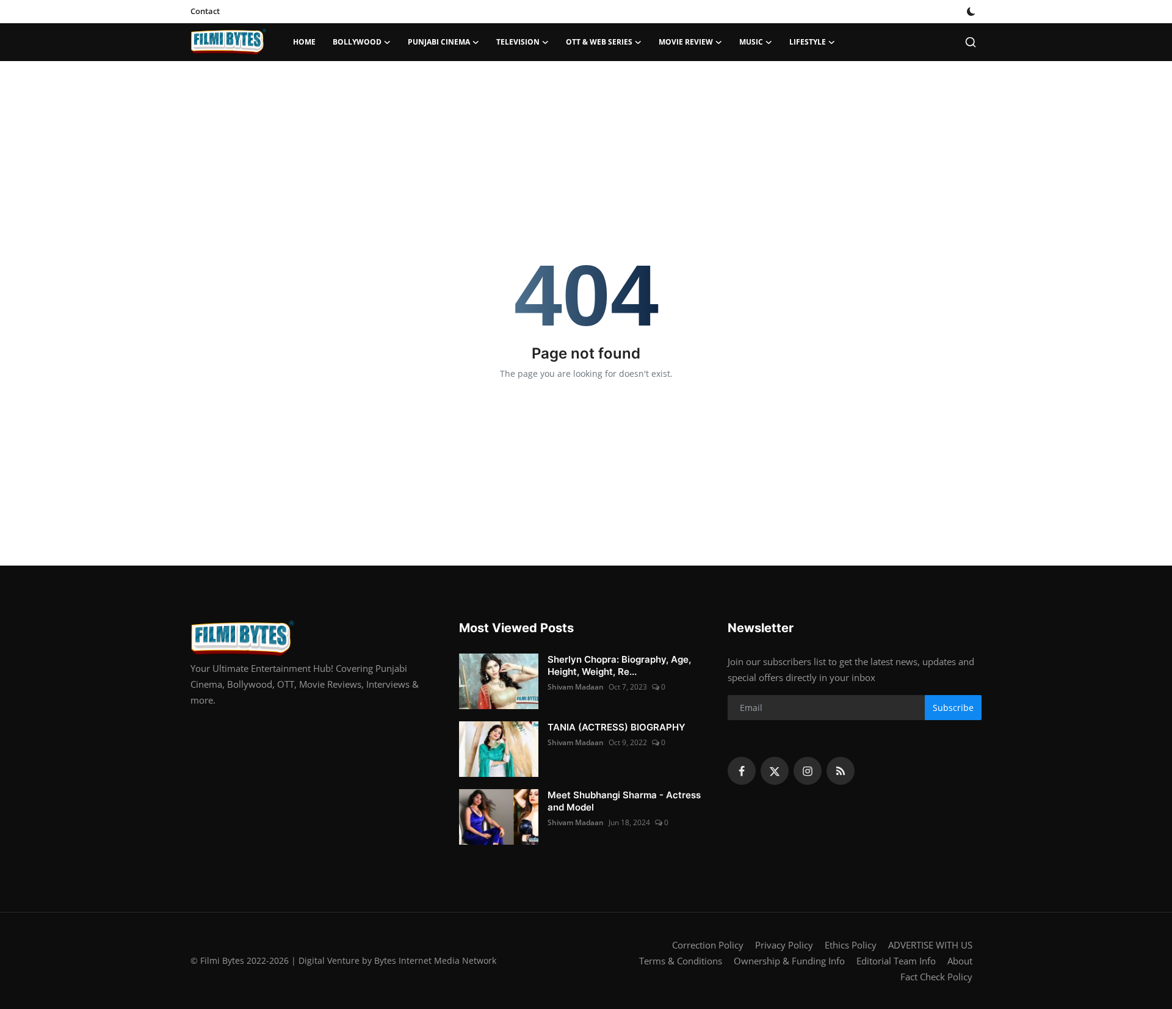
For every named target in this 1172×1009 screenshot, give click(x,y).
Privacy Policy (784, 945)
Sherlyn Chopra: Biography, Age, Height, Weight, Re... (619, 665)
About (959, 961)
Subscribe (953, 707)
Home (304, 42)
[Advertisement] (586, 100)
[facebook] (742, 771)
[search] (971, 42)
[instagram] (808, 771)
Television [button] (518, 42)
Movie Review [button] (686, 42)
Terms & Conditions (680, 961)
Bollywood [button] (357, 42)
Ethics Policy (851, 945)
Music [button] (751, 42)
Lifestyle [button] (807, 42)
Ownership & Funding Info (789, 961)
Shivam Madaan (576, 687)
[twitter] (775, 771)
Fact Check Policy (936, 977)
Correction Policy (707, 945)
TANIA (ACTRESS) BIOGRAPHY (616, 727)
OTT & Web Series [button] (599, 42)
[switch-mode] (971, 11)
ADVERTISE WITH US (930, 945)
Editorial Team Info (896, 961)
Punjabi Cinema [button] (439, 42)
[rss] (841, 771)
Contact (205, 10)
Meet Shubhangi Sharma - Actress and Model (624, 801)
